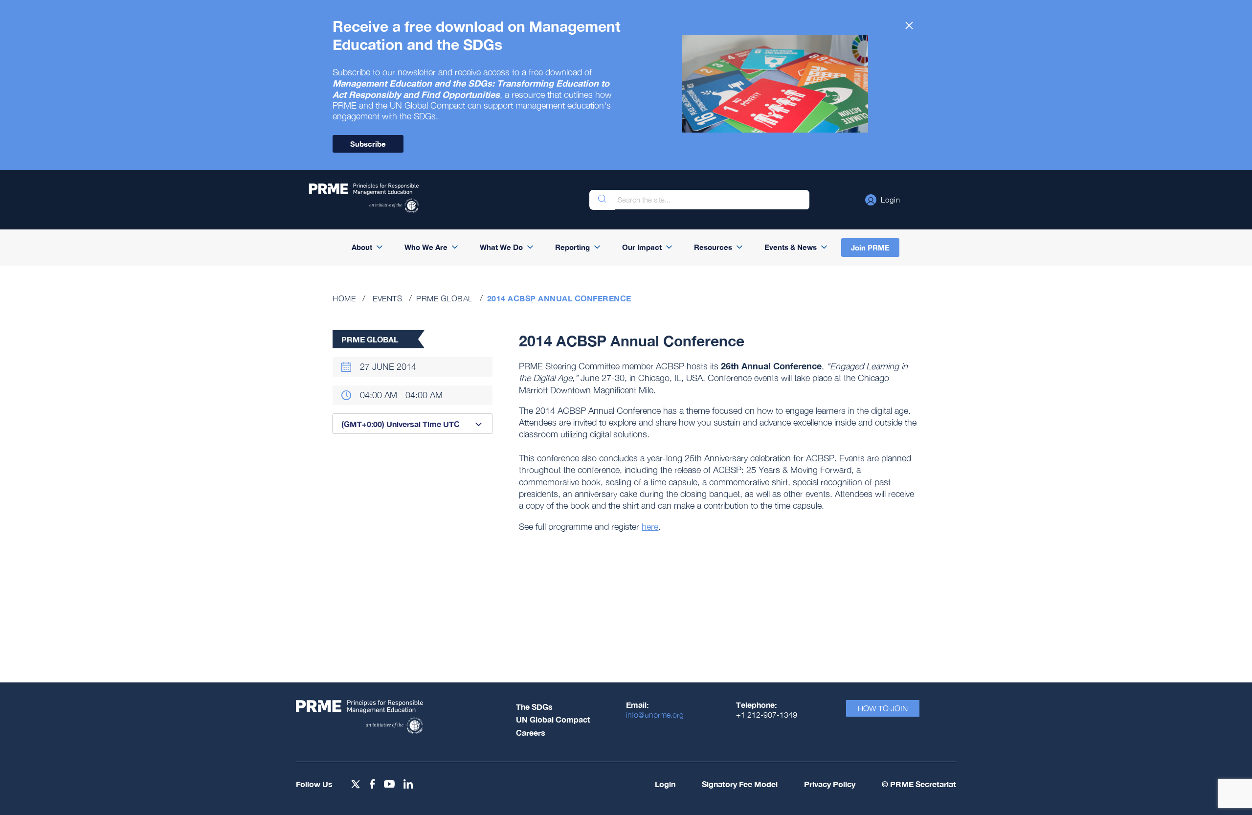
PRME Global (444, 298)
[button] (883, 199)
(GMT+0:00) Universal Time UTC (400, 424)
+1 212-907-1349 (766, 714)
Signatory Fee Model (740, 784)
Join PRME (870, 247)
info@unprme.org (655, 714)
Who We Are (425, 247)
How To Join (883, 708)
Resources (713, 247)
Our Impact (642, 247)
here (650, 526)
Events (387, 298)
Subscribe (368, 143)
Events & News (790, 247)
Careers (530, 732)
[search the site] (602, 200)
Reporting (572, 247)
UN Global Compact (553, 719)
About (362, 247)
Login (665, 784)
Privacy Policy (829, 784)
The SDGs (534, 706)
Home (344, 298)
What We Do (501, 247)
